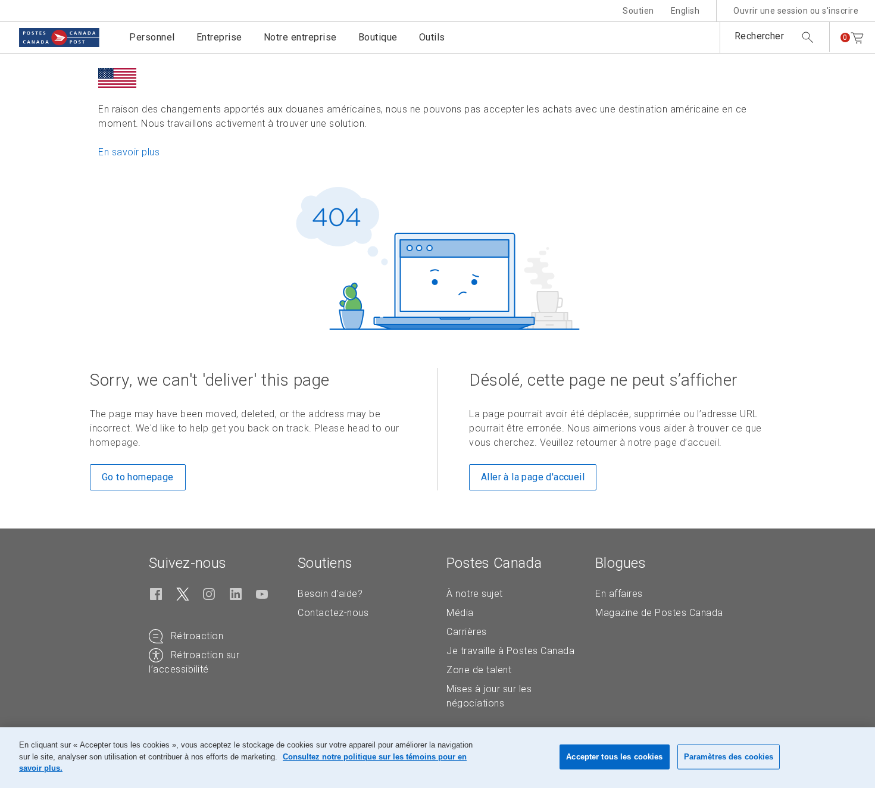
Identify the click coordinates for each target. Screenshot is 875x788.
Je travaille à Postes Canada (510, 650)
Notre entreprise (300, 37)
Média (460, 612)
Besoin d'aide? (330, 593)
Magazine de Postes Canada (659, 612)
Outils (432, 37)
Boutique (378, 37)
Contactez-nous (333, 612)
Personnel (152, 37)
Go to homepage (138, 477)
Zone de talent (478, 670)
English (685, 10)
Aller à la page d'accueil (533, 477)
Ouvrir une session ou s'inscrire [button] (795, 10)
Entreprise (219, 37)
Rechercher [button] (759, 36)
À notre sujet (474, 593)
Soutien (638, 10)
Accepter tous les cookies (614, 756)
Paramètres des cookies (729, 756)
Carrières (466, 631)
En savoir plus (129, 152)
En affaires (619, 593)
